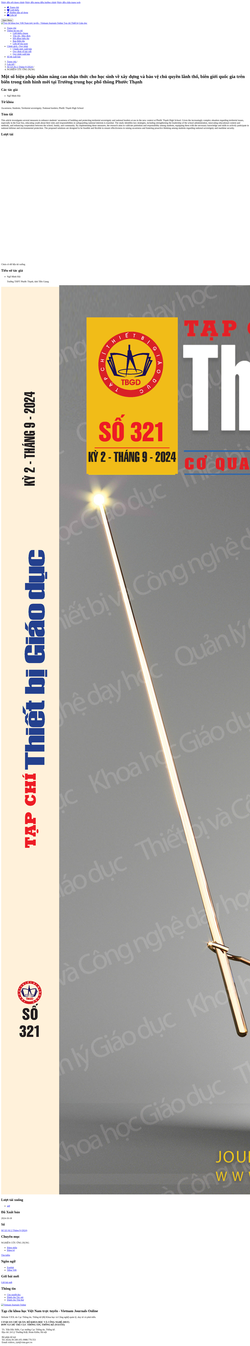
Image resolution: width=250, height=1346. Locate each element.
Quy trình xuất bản (21, 54)
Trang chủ (14, 7)
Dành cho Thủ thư (15, 1300)
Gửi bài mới (6, 1282)
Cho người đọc (14, 1294)
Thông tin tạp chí (15, 30)
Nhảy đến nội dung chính (12, 2)
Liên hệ (13, 15)
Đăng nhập (12, 1247)
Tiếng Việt (11, 1270)
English (10, 1267)
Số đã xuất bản (14, 56)
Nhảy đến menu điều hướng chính (40, 2)
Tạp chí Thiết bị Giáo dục (75, 23)
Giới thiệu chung (20, 33)
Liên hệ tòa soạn (20, 43)
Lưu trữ (11, 64)
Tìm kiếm (5, 1255)
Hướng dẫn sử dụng (18, 12)
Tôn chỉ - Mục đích (21, 36)
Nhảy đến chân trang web (68, 2)
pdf (8, 1206)
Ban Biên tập (19, 41)
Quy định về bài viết (22, 51)
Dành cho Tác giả (15, 1297)
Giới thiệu (14, 10)
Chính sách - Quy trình (17, 46)
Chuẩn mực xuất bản (22, 49)
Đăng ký (11, 1250)
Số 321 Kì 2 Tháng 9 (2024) (20, 67)
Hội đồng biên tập (21, 38)
